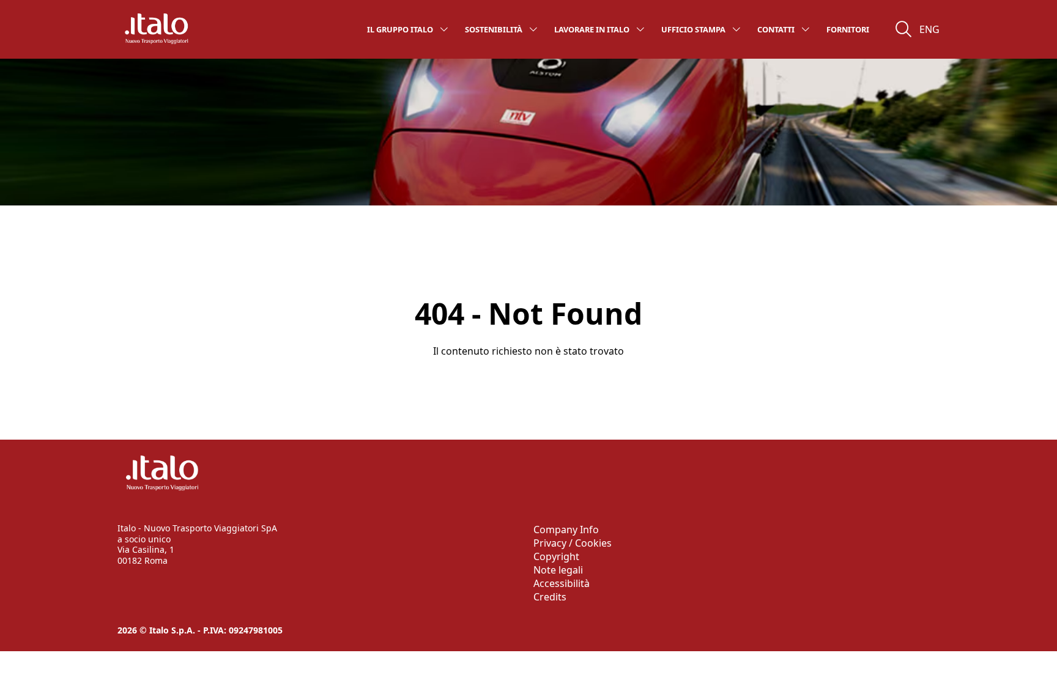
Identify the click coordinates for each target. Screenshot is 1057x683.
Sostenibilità (493, 29)
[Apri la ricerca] (903, 29)
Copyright (556, 556)
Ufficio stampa (693, 29)
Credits (549, 597)
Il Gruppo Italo (400, 29)
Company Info (566, 529)
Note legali (558, 570)
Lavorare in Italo (591, 29)
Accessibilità (561, 583)
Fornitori (847, 29)
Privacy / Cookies (572, 543)
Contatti (776, 29)
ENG (929, 29)
